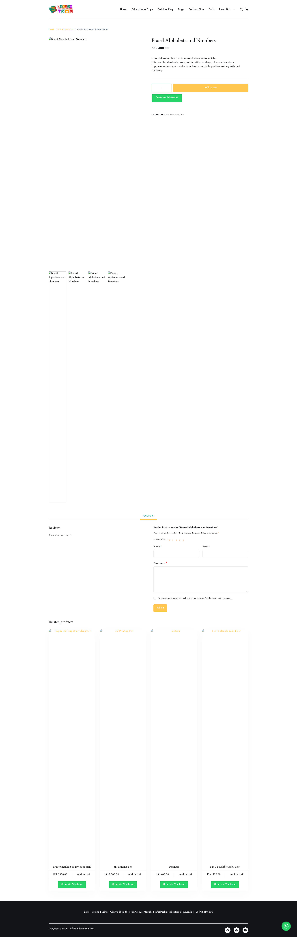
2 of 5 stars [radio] (173, 540)
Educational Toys (142, 9)
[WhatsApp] (236, 930)
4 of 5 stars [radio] (180, 540)
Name (157, 547)
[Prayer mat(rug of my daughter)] (72, 745)
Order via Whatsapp (72, 884)
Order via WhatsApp (167, 98)
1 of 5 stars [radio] (170, 540)
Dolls (212, 9)
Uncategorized (174, 115)
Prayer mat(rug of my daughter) (72, 866)
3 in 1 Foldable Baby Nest (225, 866)
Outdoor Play (165, 9)
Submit (160, 608)
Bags (181, 9)
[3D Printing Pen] (123, 745)
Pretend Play (196, 9)
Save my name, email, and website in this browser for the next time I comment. (195, 599)
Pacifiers (174, 866)
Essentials (225, 9)
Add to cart (210, 88)
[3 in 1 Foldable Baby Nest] (225, 745)
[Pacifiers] (174, 745)
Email (206, 547)
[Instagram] (245, 930)
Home (123, 9)
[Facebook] (228, 930)
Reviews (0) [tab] (148, 516)
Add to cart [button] (83, 874)
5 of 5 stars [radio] (184, 540)
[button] (200, 98)
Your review (160, 563)
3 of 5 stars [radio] (177, 540)
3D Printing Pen (123, 866)
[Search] (241, 9)
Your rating (160, 540)
